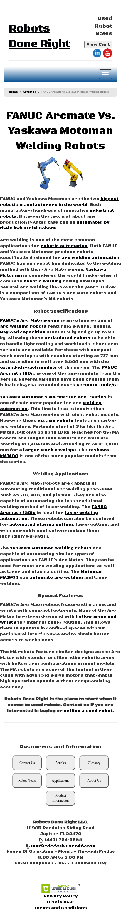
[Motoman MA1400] (48, 173)
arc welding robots (23, 326)
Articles (29, 92)
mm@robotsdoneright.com (63, 845)
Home (13, 92)
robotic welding (42, 281)
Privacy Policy (60, 896)
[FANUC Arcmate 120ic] (72, 173)
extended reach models (28, 367)
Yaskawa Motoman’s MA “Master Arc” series (53, 397)
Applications (60, 780)
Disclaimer (60, 902)
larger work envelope (49, 450)
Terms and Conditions (60, 908)
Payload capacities (23, 332)
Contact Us (27, 763)
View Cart (98, 44)
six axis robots (55, 420)
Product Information (60, 798)
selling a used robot (88, 710)
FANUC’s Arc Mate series (29, 320)
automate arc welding (56, 577)
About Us (94, 780)
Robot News (27, 780)
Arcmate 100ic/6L (97, 385)
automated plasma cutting (41, 524)
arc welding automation (90, 257)
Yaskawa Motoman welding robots (51, 548)
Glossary (94, 763)
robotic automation (64, 246)
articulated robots (67, 338)
